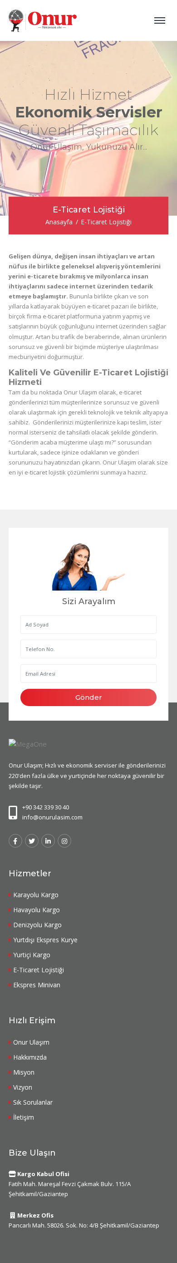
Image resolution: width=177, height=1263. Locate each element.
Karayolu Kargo (36, 894)
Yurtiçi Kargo (31, 954)
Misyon (23, 1072)
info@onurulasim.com (52, 817)
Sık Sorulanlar (33, 1102)
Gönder (88, 697)
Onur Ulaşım (31, 1042)
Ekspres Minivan (36, 984)
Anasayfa (59, 222)
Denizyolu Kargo (37, 924)
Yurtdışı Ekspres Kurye (45, 939)
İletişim (23, 1117)
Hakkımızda (30, 1057)
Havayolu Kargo (36, 909)
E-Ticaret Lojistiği (38, 969)
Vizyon (22, 1087)
